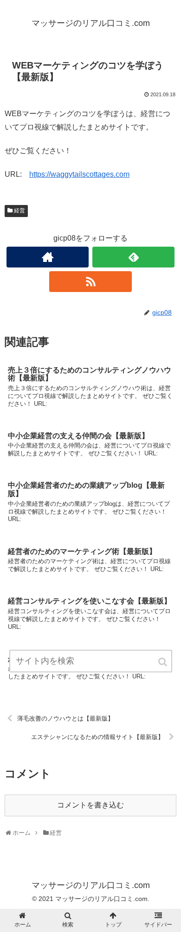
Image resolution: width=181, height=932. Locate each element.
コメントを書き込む (90, 805)
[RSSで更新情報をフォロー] (90, 281)
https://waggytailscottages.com (79, 174)
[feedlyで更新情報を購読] (133, 257)
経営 (19, 210)
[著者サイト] (47, 257)
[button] (163, 662)
